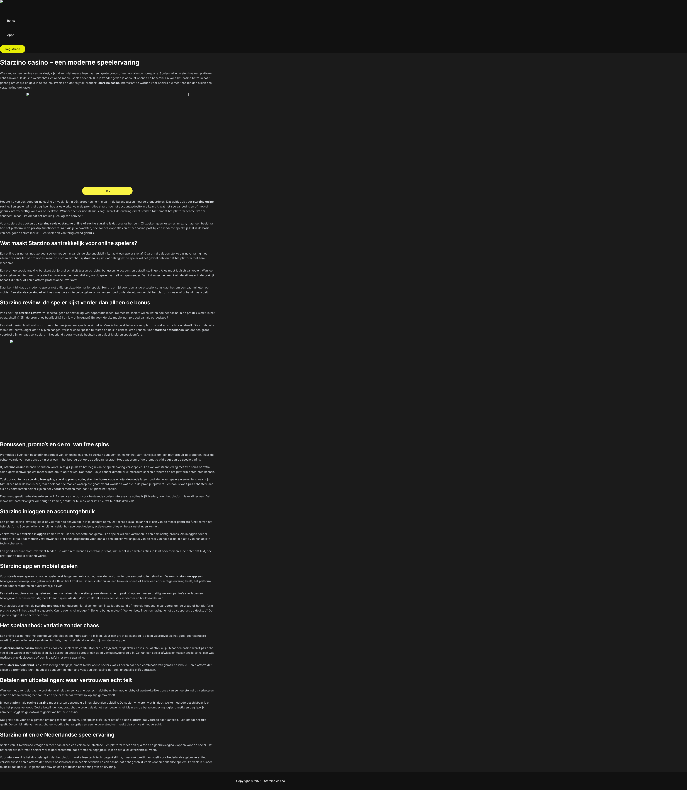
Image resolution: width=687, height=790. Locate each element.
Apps (10, 35)
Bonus (11, 20)
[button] (12, 49)
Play (107, 191)
